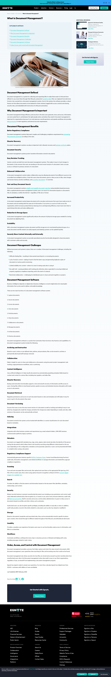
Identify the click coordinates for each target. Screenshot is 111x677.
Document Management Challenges (21, 39)
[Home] (7, 8)
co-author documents (38, 179)
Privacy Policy (64, 650)
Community (63, 640)
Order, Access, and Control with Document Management (27, 45)
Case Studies (39, 637)
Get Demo (104, 8)
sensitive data (47, 99)
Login (70, 8)
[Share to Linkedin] (16, 579)
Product (36, 8)
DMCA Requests (65, 659)
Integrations (14, 659)
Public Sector (14, 640)
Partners (51, 8)
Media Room (39, 653)
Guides (12, 13)
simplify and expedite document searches (38, 188)
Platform (13, 662)
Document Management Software (20, 42)
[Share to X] (19, 579)
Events (37, 634)
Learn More (90, 28)
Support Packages (65, 631)
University (63, 637)
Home (8, 13)
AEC (11, 628)
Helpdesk (63, 634)
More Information (104, 674)
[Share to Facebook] (22, 579)
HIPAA (34, 457)
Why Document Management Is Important (23, 33)
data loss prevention (16, 499)
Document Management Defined (20, 30)
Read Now (90, 38)
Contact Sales (39, 659)
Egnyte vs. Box (89, 628)
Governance (14, 656)
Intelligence (14, 653)
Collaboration (14, 650)
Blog (36, 628)
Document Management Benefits (20, 36)
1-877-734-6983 (15, 615)
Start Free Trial (93, 8)
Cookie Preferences (66, 662)
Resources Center (40, 640)
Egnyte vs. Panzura (90, 637)
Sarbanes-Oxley (40, 457)
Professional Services (66, 628)
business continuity (61, 145)
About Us (38, 647)
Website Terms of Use (67, 653)
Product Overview (16, 647)
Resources (58, 8)
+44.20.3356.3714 (18, 616)
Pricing (66, 8)
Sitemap (62, 665)
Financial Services (16, 634)
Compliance (63, 656)
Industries (43, 8)
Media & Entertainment (17, 637)
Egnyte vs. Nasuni (90, 640)
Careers (37, 650)
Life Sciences (18, 13)
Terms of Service (65, 647)
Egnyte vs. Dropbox (90, 631)
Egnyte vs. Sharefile (90, 634)
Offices (37, 656)
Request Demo (39, 596)
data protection (11, 121)
